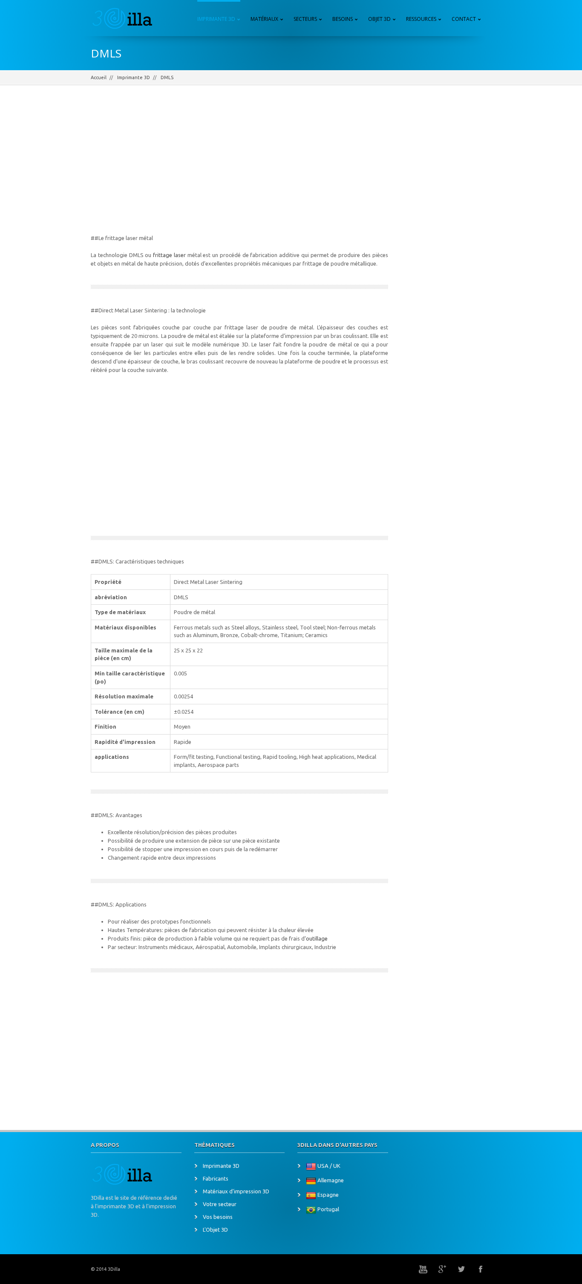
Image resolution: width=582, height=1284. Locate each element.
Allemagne (330, 1181)
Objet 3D (379, 19)
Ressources (421, 19)
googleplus (442, 1269)
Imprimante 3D (216, 19)
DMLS (167, 77)
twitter (461, 1269)
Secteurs (305, 19)
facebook (480, 1269)
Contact (464, 19)
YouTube (423, 1269)
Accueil (99, 77)
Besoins (342, 19)
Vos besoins (218, 1217)
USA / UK (328, 1166)
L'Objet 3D (215, 1230)
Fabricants (215, 1178)
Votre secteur (219, 1204)
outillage (317, 938)
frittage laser (169, 255)
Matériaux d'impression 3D (236, 1191)
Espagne (328, 1195)
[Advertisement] (239, 165)
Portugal (328, 1210)
